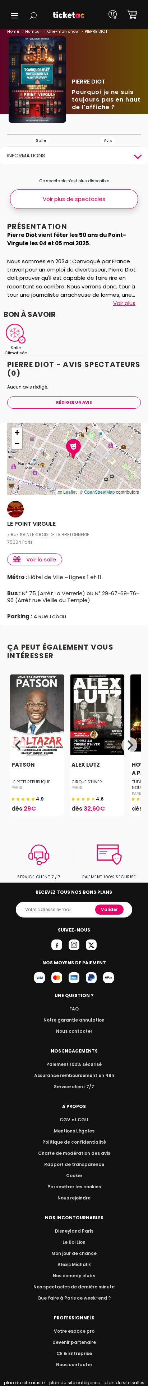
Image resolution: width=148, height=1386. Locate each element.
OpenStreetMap (99, 492)
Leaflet (69, 492)
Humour (33, 31)
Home (13, 31)
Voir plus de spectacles (74, 199)
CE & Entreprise (74, 1353)
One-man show (63, 31)
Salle (41, 140)
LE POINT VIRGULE (31, 524)
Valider (109, 909)
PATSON (23, 764)
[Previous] (19, 745)
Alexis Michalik (74, 1264)
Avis (108, 140)
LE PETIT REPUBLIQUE (30, 782)
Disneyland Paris (74, 1231)
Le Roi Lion (74, 1242)
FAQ (74, 1009)
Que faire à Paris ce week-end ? (74, 1298)
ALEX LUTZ (85, 764)
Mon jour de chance (74, 1253)
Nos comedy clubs (74, 1276)
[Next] (129, 745)
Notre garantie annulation (74, 1020)
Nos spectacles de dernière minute (74, 1287)
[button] (14, 16)
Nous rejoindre (74, 1198)
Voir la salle (41, 559)
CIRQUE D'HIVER (86, 782)
